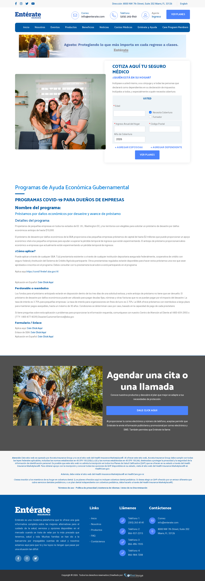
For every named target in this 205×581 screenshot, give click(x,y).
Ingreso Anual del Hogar (127, 124)
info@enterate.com (168, 522)
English (184, 3)
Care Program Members (175, 27)
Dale (45, 282)
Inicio (26, 27)
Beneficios (88, 27)
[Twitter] (26, 4)
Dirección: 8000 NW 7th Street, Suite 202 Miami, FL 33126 (142, 3)
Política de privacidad (86, 488)
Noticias (104, 27)
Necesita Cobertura (162, 112)
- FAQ (92, 535)
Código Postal (157, 124)
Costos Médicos (123, 27)
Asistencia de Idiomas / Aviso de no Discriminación (122, 488)
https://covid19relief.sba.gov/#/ (43, 271)
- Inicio (93, 518)
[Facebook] (16, 4)
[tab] (147, 99)
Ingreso (156, 16)
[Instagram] (21, 4)
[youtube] (33, 4)
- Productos (96, 530)
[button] (147, 98)
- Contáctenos (97, 541)
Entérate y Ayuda (147, 27)
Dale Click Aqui (147, 410)
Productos (71, 27)
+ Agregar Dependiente (166, 147)
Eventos (55, 27)
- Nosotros (95, 524)
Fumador (157, 117)
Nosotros (40, 27)
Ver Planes (178, 14)
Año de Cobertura (123, 134)
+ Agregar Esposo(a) (129, 147)
